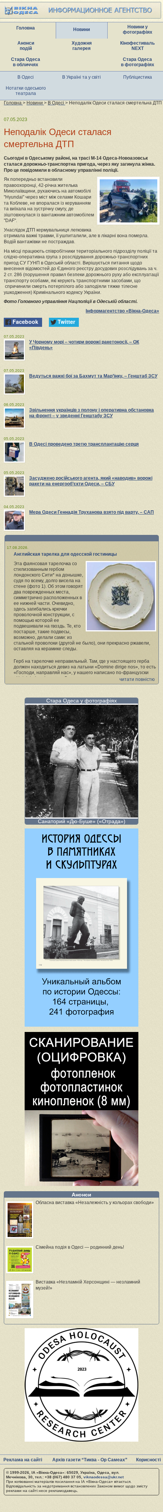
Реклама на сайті (22, 1459)
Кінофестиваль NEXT (137, 45)
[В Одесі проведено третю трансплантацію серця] (14, 452)
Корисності (148, 1459)
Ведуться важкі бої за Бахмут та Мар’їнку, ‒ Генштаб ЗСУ (93, 376)
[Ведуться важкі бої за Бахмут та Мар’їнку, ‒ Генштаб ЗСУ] (14, 384)
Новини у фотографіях (137, 29)
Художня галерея (82, 45)
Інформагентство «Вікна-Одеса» (122, 311)
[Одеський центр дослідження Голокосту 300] (81, 1439)
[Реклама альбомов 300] (81, 1024)
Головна (25, 28)
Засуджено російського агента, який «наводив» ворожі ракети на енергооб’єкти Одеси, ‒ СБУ (90, 481)
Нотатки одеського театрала (26, 90)
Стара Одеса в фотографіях (137, 62)
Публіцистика (137, 77)
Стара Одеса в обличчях (25, 62)
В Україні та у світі (81, 77)
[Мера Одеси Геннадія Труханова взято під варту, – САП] (14, 520)
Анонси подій (25, 45)
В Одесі (25, 77)
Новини (81, 29)
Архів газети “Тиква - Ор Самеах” (89, 1459)
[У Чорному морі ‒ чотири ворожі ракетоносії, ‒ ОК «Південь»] (14, 349)
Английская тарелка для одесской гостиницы (65, 554)
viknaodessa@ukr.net (103, 1477)
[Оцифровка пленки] (81, 1184)
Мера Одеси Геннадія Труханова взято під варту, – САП (91, 512)
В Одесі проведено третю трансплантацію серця (84, 444)
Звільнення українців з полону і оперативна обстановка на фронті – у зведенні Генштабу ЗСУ (91, 412)
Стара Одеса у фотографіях (81, 701)
